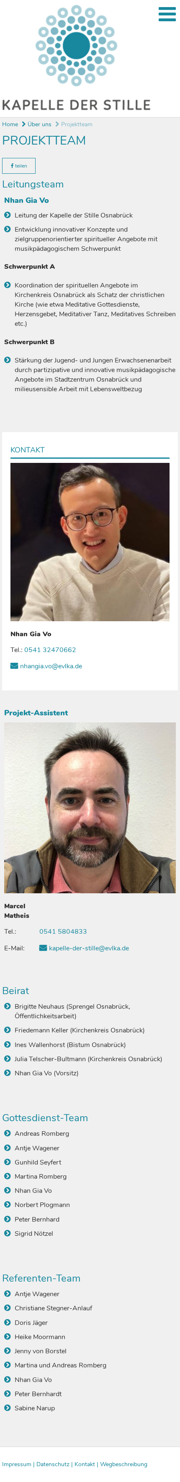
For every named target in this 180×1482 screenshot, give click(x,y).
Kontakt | (87, 1464)
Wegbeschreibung (123, 1464)
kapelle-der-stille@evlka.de (89, 948)
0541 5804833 (63, 931)
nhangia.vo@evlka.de (51, 666)
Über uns (38, 124)
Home (10, 124)
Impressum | (19, 1464)
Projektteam (76, 124)
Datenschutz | (55, 1464)
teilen (20, 165)
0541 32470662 (50, 650)
